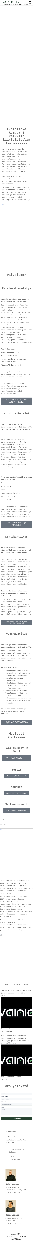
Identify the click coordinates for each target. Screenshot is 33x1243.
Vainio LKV (11, 2)
